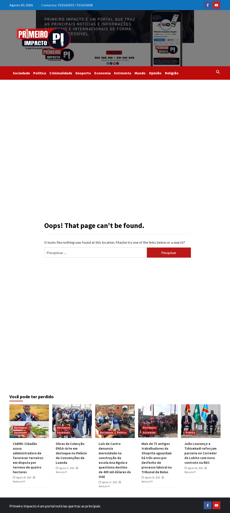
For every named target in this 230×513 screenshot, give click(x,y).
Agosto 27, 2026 (66, 468)
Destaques (20, 427)
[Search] (218, 72)
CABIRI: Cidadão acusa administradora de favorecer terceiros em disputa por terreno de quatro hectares (28, 458)
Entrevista (122, 73)
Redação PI (61, 472)
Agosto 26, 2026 (152, 477)
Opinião (155, 73)
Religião (172, 73)
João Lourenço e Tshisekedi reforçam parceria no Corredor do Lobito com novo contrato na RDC (200, 453)
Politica (39, 73)
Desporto (83, 73)
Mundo (140, 73)
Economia (102, 73)
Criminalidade (60, 73)
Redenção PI (19, 481)
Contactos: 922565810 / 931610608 (67, 5)
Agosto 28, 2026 (23, 477)
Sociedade (21, 73)
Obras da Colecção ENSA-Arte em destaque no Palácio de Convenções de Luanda (71, 453)
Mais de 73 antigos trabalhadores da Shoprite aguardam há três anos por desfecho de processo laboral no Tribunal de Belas (157, 458)
